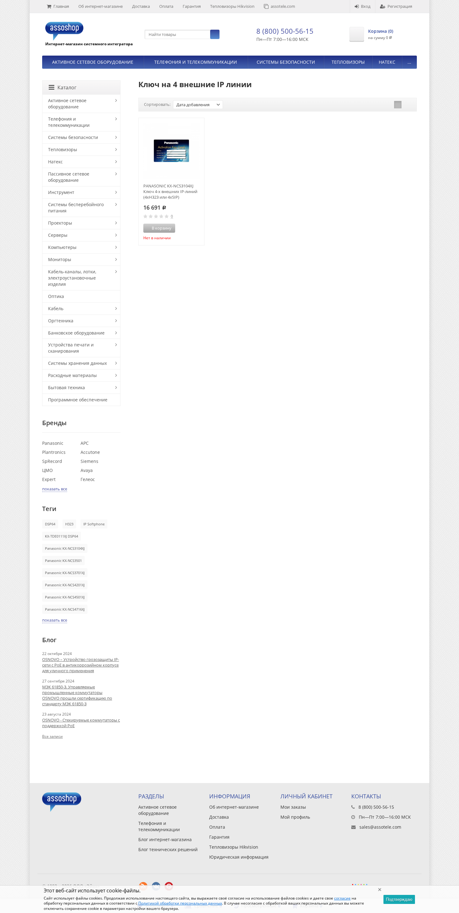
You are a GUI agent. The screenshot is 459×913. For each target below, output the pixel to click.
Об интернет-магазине (100, 6)
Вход (365, 6)
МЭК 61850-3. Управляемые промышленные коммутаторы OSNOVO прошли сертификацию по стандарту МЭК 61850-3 (77, 695)
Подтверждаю (399, 899)
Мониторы (59, 259)
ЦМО (47, 470)
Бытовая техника (66, 387)
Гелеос (88, 479)
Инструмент (61, 192)
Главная (61, 6)
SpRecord (52, 461)
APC (85, 443)
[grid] (398, 104)
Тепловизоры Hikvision (232, 6)
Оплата (166, 6)
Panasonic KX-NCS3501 (63, 560)
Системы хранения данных (77, 363)
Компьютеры (62, 247)
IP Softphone (94, 524)
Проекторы (60, 223)
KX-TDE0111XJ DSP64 (61, 536)
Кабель (55, 308)
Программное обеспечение (77, 400)
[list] (407, 104)
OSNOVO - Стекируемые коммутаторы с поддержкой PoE (81, 722)
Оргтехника (60, 321)
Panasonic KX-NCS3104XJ (65, 548)
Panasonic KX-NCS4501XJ (65, 597)
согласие (342, 898)
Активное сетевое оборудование (92, 62)
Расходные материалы (72, 375)
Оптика (56, 296)
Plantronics (54, 452)
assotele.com (283, 6)
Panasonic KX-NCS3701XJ (65, 572)
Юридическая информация (239, 857)
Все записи (52, 736)
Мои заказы (293, 807)
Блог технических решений (168, 849)
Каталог (66, 87)
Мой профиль (295, 817)
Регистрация (399, 6)
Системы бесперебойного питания (76, 207)
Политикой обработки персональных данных (180, 903)
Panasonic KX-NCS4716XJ (65, 609)
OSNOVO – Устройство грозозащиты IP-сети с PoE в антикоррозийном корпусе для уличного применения (80, 665)
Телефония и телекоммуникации (195, 62)
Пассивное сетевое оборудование (68, 177)
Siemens (89, 461)
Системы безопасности (286, 62)
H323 (69, 524)
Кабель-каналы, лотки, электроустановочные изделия (72, 278)
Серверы (57, 235)
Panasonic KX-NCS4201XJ (65, 585)
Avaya (87, 470)
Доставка (141, 6)
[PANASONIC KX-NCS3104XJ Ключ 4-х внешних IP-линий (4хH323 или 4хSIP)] (171, 151)
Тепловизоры (348, 62)
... (409, 62)
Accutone (90, 452)
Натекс (387, 62)
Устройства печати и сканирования (71, 348)
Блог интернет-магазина (165, 839)
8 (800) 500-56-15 (284, 31)
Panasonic (52, 443)
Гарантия (192, 6)
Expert (49, 479)
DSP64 (50, 524)
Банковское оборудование (76, 333)
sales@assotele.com (380, 827)
